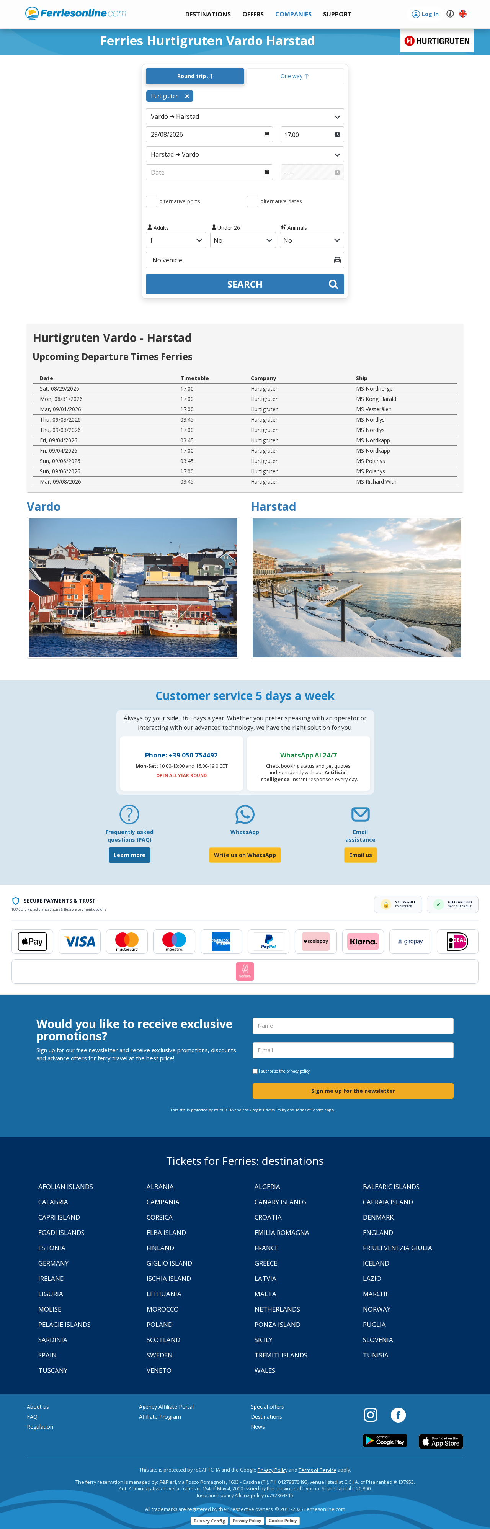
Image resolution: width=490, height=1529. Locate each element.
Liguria (50, 1293)
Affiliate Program (160, 1416)
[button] (337, 14)
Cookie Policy (283, 1520)
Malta (265, 1293)
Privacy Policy (272, 1470)
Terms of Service (309, 1109)
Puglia (374, 1324)
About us (38, 1406)
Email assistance (360, 835)
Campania (163, 1201)
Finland (160, 1247)
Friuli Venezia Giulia (397, 1247)
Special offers (267, 1406)
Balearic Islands (391, 1186)
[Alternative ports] (151, 201)
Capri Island (59, 1217)
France (266, 1247)
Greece (266, 1263)
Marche (376, 1293)
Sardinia (52, 1339)
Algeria (267, 1186)
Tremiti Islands (281, 1355)
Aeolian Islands (65, 1186)
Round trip (192, 76)
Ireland (51, 1278)
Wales (265, 1370)
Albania (160, 1186)
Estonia (51, 1247)
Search (245, 284)
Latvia (265, 1278)
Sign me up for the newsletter (353, 1090)
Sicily (264, 1339)
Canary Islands (281, 1201)
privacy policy (298, 1071)
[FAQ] (129, 817)
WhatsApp (244, 832)
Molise (49, 1309)
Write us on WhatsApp (245, 855)
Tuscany (52, 1370)
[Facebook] (398, 1414)
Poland (160, 1324)
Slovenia (378, 1339)
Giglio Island (169, 1263)
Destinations (266, 1416)
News (258, 1426)
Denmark (378, 1217)
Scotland (163, 1339)
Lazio (372, 1278)
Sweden (160, 1355)
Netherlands (277, 1309)
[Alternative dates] (252, 201)
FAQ (32, 1416)
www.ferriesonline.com (75, 13)
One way (292, 76)
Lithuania (164, 1293)
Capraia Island (388, 1201)
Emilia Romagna (282, 1232)
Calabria (53, 1201)
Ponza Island (278, 1324)
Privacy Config (209, 1521)
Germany (53, 1263)
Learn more (129, 855)
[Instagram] (374, 1414)
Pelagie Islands (64, 1324)
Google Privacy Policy (268, 1109)
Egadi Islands (61, 1232)
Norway (376, 1309)
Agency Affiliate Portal (166, 1406)
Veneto (159, 1370)
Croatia (268, 1217)
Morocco (163, 1309)
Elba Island (166, 1232)
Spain (47, 1355)
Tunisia (376, 1355)
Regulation (40, 1426)
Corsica (160, 1217)
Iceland (376, 1263)
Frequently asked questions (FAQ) (130, 835)
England (378, 1232)
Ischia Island (169, 1278)
